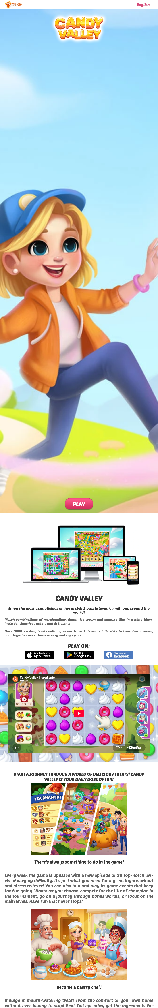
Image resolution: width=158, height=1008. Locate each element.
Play (79, 503)
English (143, 4)
